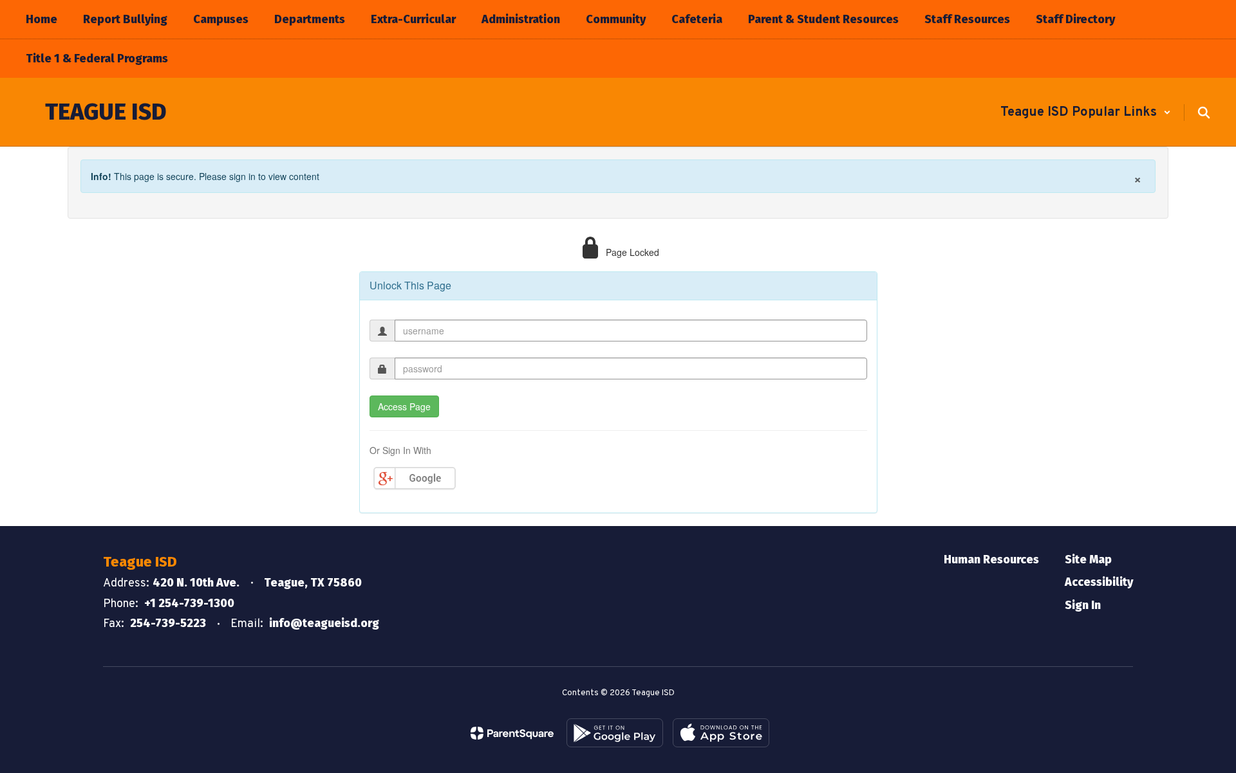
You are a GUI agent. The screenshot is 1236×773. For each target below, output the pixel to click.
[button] (1085, 112)
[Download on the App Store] (721, 732)
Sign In (1083, 605)
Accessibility (1099, 582)
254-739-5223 (168, 623)
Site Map (1088, 559)
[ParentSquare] (512, 733)
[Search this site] (1203, 112)
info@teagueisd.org (324, 623)
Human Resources (991, 559)
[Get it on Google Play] (614, 732)
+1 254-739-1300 (189, 603)
